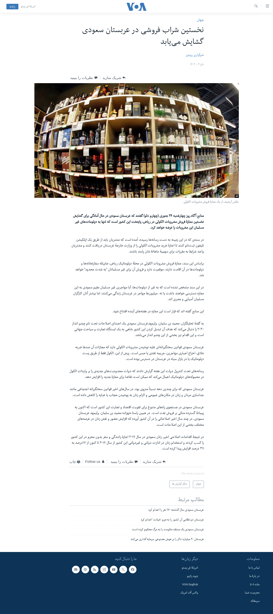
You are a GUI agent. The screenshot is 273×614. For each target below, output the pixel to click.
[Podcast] (85, 569)
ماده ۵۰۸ (255, 584)
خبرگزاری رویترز (195, 55)
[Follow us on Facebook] (132, 569)
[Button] (114, 78)
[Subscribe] (76, 569)
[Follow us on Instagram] (104, 569)
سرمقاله (255, 601)
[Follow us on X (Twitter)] (123, 569)
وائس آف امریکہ (189, 593)
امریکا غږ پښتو (28, 6)
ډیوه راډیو (192, 576)
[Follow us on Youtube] (114, 569)
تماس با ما (254, 568)
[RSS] (95, 569)
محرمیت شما (252, 593)
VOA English (190, 584)
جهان (200, 20)
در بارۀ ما (254, 576)
